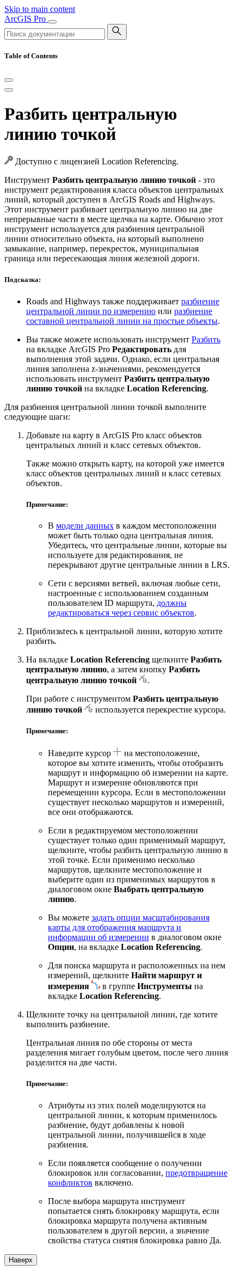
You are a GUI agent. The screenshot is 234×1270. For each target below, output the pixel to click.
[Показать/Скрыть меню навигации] (52, 21)
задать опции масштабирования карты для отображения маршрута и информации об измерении (129, 927)
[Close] (8, 80)
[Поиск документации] (117, 32)
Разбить (206, 339)
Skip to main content (39, 9)
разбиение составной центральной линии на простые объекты (122, 316)
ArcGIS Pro (26, 18)
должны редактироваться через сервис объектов (121, 607)
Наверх (21, 1260)
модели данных (85, 525)
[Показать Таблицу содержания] (8, 89)
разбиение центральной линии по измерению (122, 306)
